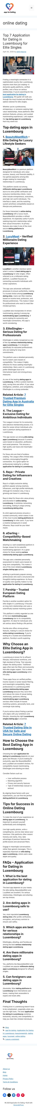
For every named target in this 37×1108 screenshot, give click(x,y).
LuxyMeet (12, 236)
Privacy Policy (8, 1079)
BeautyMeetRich (17, 137)
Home (5, 1075)
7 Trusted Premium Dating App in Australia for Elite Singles (18, 399)
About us (6, 1069)
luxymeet (10, 1036)
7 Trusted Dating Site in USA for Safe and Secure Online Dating (17, 729)
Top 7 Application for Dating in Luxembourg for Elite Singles (16, 41)
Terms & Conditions (10, 1082)
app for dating (10, 1030)
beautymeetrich (21, 1033)
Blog (7, 1027)
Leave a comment (12, 1039)
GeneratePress (18, 1105)
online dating (20, 1036)
